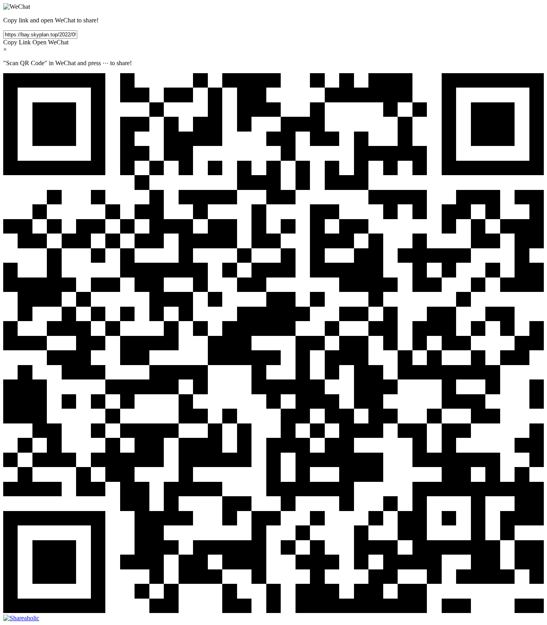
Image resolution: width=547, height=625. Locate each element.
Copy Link (17, 42)
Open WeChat (50, 42)
